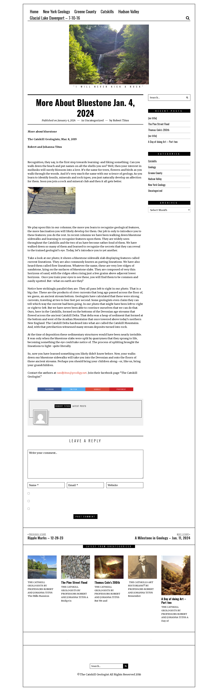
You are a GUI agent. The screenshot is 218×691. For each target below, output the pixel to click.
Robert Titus (121, 120)
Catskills (152, 161)
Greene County (155, 173)
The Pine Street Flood (158, 124)
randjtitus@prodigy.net (72, 372)
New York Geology (156, 185)
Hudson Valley (155, 179)
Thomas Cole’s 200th (158, 130)
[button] (187, 97)
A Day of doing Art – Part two (162, 142)
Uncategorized (94, 120)
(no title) (152, 118)
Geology (152, 167)
